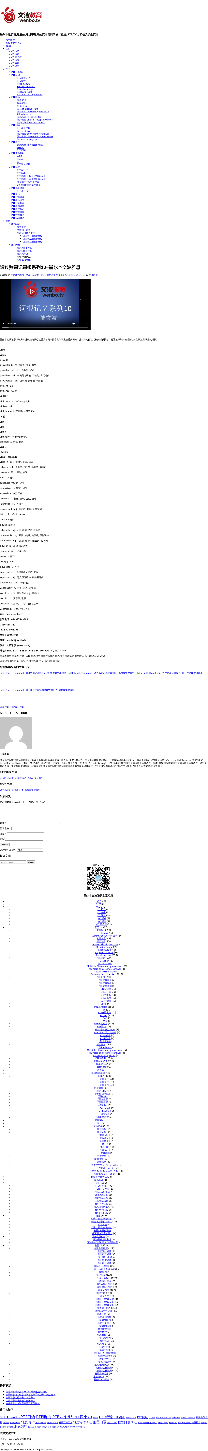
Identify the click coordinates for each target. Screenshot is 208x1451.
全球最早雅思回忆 (163, 1417)
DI (18, 161)
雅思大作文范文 (184, 1423)
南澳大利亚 (105, 1135)
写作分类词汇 (104, 1278)
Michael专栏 (105, 1111)
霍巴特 (72, 1427)
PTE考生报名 (17, 209)
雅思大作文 (22, 253)
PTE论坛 (15, 194)
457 (99, 901)
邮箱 (3, 833)
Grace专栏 (105, 1108)
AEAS (99, 904)
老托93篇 (22, 100)
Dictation (22, 106)
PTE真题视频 (23, 164)
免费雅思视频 (17, 275)
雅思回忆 (173, 1422)
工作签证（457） (105, 1168)
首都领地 (105, 1153)
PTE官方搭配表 (101, 1188)
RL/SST (20, 159)
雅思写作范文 (65, 1422)
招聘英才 (99, 1120)
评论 (3, 823)
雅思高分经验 (101, 1373)
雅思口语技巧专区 (26, 232)
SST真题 (152, 1418)
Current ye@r (8, 850)
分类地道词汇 (101, 1194)
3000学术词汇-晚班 (105, 1029)
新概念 (100, 1076)
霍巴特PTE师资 (101, 1379)
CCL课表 (15, 60)
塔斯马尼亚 (105, 1138)
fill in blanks (24, 114)
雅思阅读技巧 (54, 1427)
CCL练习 (15, 66)
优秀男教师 (102, 1102)
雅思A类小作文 (24, 247)
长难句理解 (105, 1349)
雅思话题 (31, 1427)
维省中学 (101, 1156)
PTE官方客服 (17, 212)
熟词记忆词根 (32, 275)
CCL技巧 (15, 51)
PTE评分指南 (17, 203)
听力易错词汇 (105, 1329)
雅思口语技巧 (112, 1423)
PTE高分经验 (17, 188)
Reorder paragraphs (28, 139)
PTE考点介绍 (17, 200)
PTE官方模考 (17, 215)
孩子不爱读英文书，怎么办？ (20, 1397)
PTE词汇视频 (23, 128)
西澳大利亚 (105, 1150)
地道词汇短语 (24, 229)
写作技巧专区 (24, 259)
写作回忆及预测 (104, 1367)
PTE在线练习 (17, 72)
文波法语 (99, 1123)
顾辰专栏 (105, 1114)
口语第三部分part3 (32, 241)
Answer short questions (29, 94)
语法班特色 (105, 1337)
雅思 (8, 221)
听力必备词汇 (104, 1323)
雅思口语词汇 (101, 1206)
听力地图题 (105, 1320)
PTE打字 (21, 150)
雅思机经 (204, 1423)
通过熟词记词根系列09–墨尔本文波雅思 (21, 778)
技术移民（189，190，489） (105, 1171)
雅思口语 (15, 224)
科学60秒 (22, 103)
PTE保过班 (22, 170)
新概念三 (104, 1079)
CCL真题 (15, 63)
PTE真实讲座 (23, 77)
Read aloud (23, 83)
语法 (98, 1215)
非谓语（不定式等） (102, 1233)
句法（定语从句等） (101, 1221)
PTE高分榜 (22, 191)
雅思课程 (101, 1334)
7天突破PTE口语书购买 (29, 185)
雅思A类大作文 (15, 1423)
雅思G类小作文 (24, 250)
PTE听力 (15, 97)
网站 (2, 839)
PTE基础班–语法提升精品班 (31, 176)
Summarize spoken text (29, 117)
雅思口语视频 (104, 1254)
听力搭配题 (105, 1326)
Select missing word (27, 109)
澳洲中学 (101, 1129)
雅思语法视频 (104, 1263)
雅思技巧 (196, 1422)
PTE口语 (15, 75)
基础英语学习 (98, 1073)
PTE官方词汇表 (102, 1191)
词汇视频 (6, 1423)
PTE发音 (21, 80)
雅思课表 (104, 1340)
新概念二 (104, 1082)
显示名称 (5, 828)
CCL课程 (15, 54)
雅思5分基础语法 (102, 1230)
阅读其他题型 (104, 1361)
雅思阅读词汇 (101, 1212)
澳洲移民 (98, 1159)
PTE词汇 (119, 1417)
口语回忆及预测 (104, 1370)
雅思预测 (64, 1426)
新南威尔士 (105, 1141)
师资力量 (98, 1088)
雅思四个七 (163, 1422)
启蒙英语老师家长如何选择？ (20, 1400)
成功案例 (102, 1272)
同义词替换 (104, 1346)
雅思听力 (101, 1314)
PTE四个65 (62, 1416)
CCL (7, 48)
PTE (8, 69)
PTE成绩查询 (17, 218)
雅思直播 (3, 1427)
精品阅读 (10, 40)
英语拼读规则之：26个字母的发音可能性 (26, 1391)
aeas (8, 46)
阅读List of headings (105, 1352)
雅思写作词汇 (101, 1203)
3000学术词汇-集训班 (105, 1032)
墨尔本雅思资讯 (102, 1266)
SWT (105, 1018)
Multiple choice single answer (33, 111)
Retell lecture (24, 92)
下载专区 (99, 1070)
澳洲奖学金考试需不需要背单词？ (23, 1403)
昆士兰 (105, 1144)
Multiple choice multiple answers (35, 136)
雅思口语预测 (143, 1423)
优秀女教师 (102, 1099)
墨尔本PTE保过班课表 (28, 182)
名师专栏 (101, 1105)
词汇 (43, 275)
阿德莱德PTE (98, 1236)
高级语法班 (105, 1041)
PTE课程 (15, 167)
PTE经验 (106, 1417)
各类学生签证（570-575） (105, 1165)
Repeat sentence (26, 86)
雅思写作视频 (104, 1251)
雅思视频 (4, 707)
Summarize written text (30, 144)
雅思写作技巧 (52, 1423)
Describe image (25, 89)
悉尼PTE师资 (102, 1117)
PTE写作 (15, 142)
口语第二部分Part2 (32, 238)
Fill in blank (23, 131)
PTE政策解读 (17, 197)
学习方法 (102, 1224)
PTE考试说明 (17, 206)
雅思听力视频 (105, 1257)
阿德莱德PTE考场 (102, 1239)
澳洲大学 (101, 1132)
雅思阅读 (101, 1343)
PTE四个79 (82, 1417)
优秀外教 (102, 1096)
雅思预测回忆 (101, 1364)
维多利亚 (104, 1147)
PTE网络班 (22, 173)
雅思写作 (15, 244)
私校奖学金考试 (14, 43)
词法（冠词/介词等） (101, 1227)
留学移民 (101, 1162)
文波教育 (93, 275)
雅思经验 (10, 1427)
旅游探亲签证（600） (105, 1174)
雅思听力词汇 (101, 1209)
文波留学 (98, 1126)
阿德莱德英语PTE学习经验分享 (102, 1242)
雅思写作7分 (40, 1422)
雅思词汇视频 (53, 275)
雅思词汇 (20, 1426)
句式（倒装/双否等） (101, 1218)
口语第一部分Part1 (32, 235)
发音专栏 (21, 227)
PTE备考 (101, 977)
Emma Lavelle (102, 1093)
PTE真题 (95, 1418)
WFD (19, 156)
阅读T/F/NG (105, 1358)
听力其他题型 (104, 1317)
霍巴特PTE (98, 1376)
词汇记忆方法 (101, 1200)
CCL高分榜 (16, 57)
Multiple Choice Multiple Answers (35, 119)
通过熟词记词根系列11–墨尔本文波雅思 (21, 790)
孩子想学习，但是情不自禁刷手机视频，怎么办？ (30, 1394)
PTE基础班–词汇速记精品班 (31, 179)
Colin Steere (102, 1091)
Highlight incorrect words (31, 122)
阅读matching (105, 1355)
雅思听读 (102, 1332)
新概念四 (104, 1085)
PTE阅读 (15, 125)
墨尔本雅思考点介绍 (104, 1269)
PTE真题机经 (17, 153)
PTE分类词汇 (101, 1185)
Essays (20, 147)
